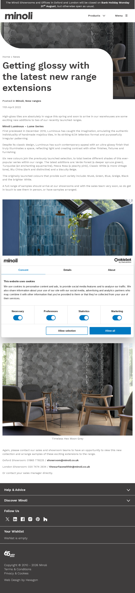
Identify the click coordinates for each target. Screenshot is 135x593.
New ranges (33, 100)
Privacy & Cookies (16, 573)
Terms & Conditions (17, 569)
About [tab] (111, 269)
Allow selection (67, 330)
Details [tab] (68, 269)
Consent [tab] (23, 269)
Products (94, 15)
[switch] (51, 317)
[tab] (68, 490)
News (16, 56)
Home (6, 56)
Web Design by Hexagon (21, 580)
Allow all (110, 330)
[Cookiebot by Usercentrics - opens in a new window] (116, 260)
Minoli (20, 100)
